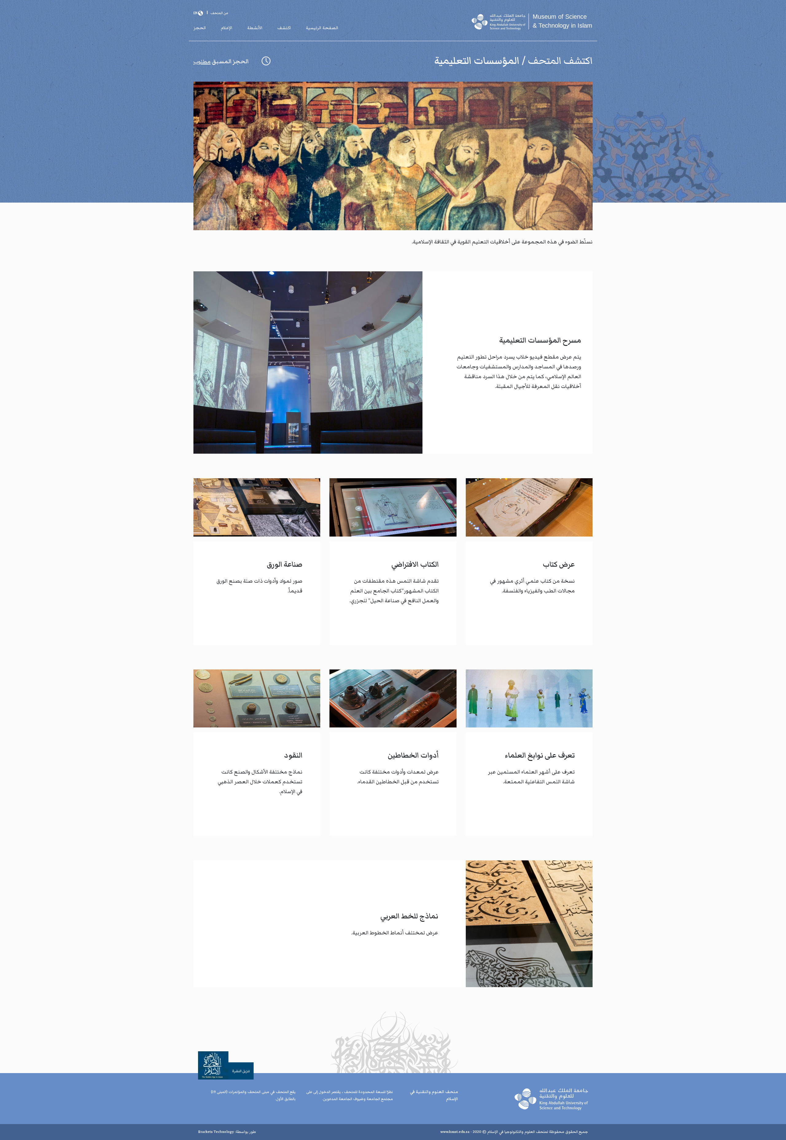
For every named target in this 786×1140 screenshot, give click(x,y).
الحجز (199, 28)
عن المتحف (219, 13)
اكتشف (284, 28)
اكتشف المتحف (559, 60)
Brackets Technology (216, 1132)
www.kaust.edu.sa (454, 1132)
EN (195, 13)
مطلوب (202, 62)
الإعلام (226, 28)
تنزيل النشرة (241, 1071)
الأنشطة (255, 28)
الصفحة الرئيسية (322, 28)
